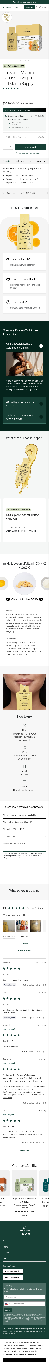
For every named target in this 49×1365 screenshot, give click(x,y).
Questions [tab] (25, 937)
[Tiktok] (26, 1234)
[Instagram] (23, 1234)
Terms (10, 1321)
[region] (24, 161)
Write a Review (29, 951)
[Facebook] (20, 1234)
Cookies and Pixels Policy (12, 1354)
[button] (20, 60)
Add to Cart (30, 147)
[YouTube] (29, 1234)
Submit (7, 1310)
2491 (17, 88)
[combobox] (8, 1304)
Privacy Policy (30, 1354)
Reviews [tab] (9, 937)
